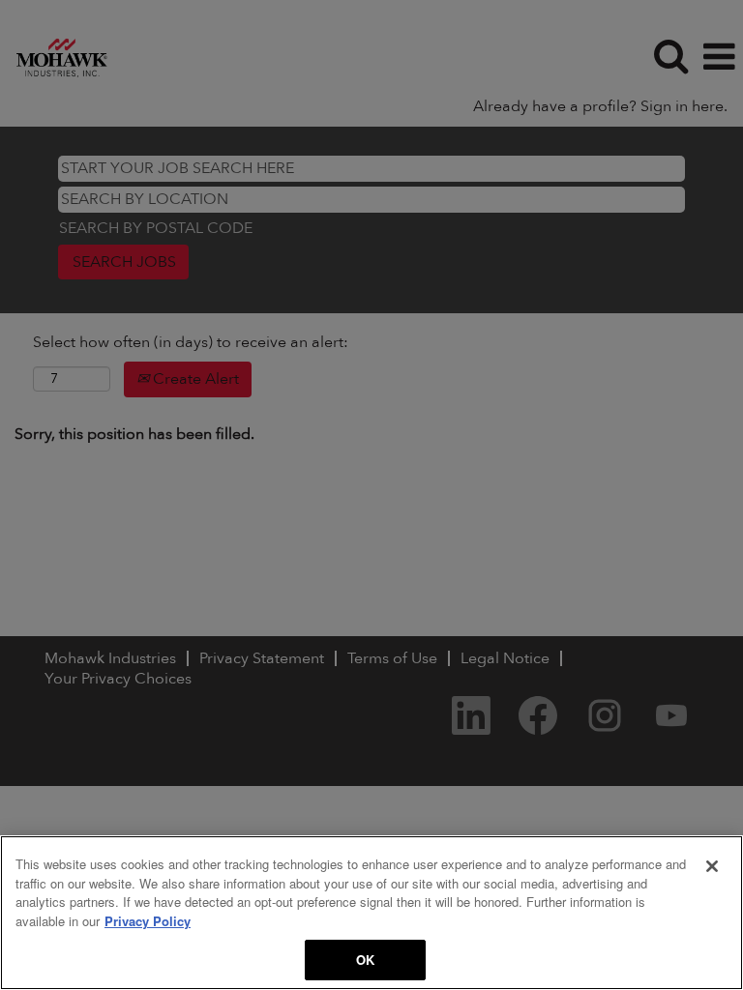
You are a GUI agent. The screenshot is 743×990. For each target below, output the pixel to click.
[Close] (712, 866)
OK (365, 959)
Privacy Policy (147, 921)
